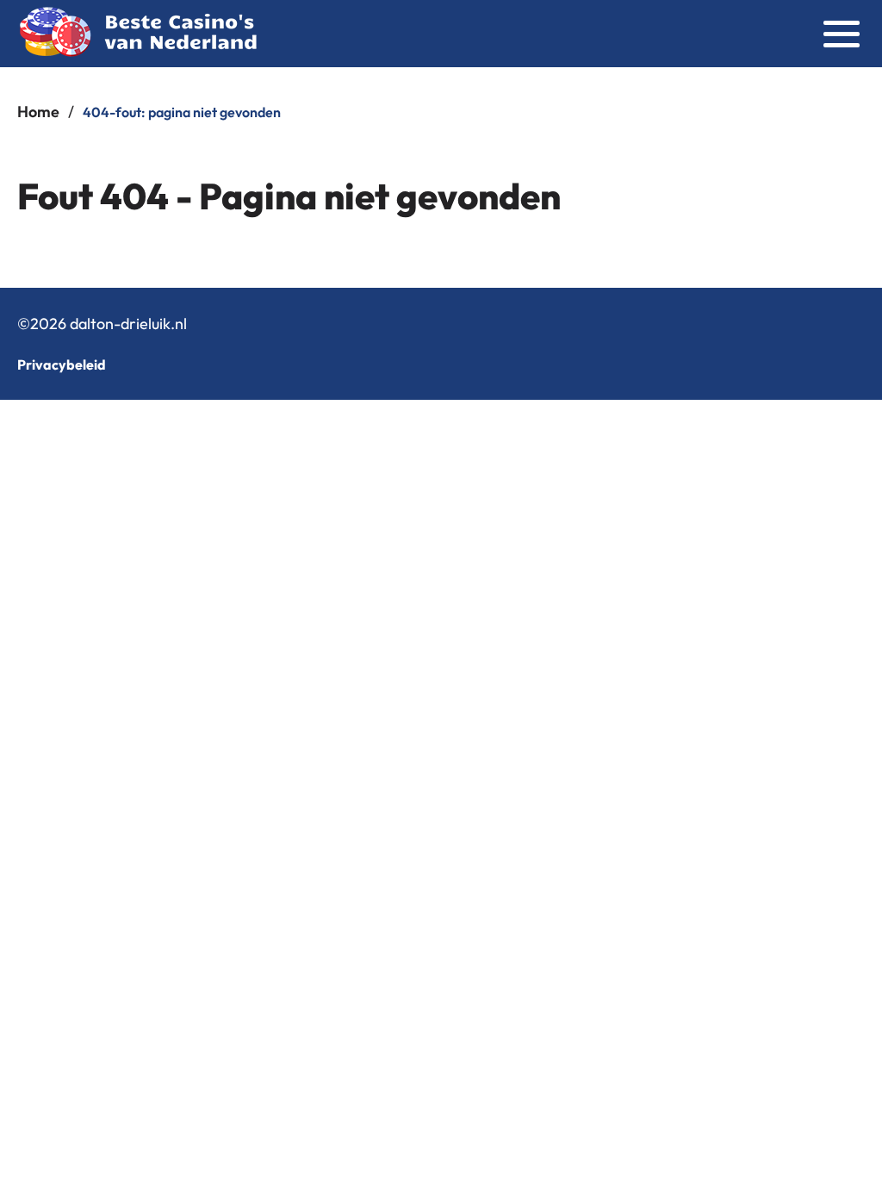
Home (38, 111)
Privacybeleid (61, 364)
